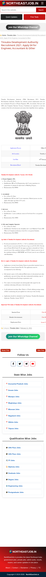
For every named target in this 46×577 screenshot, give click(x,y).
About (8, 568)
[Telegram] (26, 363)
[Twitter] (19, 363)
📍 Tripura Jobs (12, 428)
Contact (15, 568)
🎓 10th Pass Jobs (13, 448)
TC (39, 568)
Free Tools (34, 17)
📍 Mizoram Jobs (12, 409)
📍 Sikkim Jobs (12, 422)
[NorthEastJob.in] (23, 551)
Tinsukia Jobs (11, 35)
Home (4, 35)
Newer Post (5, 350)
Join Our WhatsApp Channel (23, 27)
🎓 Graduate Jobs (13, 473)
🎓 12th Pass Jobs (13, 454)
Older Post (40, 350)
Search (41, 10)
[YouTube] (32, 363)
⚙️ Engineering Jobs (14, 486)
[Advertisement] (23, 73)
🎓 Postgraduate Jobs (15, 492)
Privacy (33, 568)
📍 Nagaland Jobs (13, 416)
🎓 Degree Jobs (12, 479)
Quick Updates (11, 17)
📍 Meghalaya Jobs (13, 403)
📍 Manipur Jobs (12, 397)
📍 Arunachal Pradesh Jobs (17, 384)
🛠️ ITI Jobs (10, 460)
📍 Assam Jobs (12, 390)
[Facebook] (13, 363)
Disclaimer (24, 568)
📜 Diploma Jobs (12, 467)
